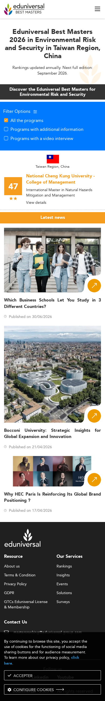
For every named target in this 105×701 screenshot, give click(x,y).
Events (62, 584)
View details (36, 202)
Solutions (64, 593)
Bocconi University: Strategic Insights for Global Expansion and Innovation (52, 433)
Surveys (63, 602)
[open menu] (97, 9)
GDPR (9, 593)
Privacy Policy (15, 584)
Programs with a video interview (41, 138)
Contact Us (15, 622)
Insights (63, 575)
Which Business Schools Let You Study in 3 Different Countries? (52, 303)
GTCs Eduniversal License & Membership (26, 602)
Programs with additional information (46, 129)
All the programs (26, 120)
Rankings (64, 566)
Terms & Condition (20, 575)
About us (12, 566)
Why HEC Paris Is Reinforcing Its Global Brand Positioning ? (52, 497)
